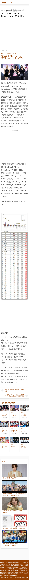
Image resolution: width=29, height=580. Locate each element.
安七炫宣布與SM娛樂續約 (10, 478)
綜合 (2, 412)
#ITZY (20, 58)
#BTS (3, 58)
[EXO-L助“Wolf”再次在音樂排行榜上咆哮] (14, 520)
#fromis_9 (12, 58)
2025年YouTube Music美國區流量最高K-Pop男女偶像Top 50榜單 (14, 414)
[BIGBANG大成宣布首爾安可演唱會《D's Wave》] (14, 503)
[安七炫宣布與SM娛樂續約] (14, 470)
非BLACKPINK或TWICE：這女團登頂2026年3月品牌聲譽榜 (24, 431)
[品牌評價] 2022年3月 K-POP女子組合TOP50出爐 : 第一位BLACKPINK (14, 431)
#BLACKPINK (7, 56)
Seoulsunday (7, 2)
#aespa (17, 56)
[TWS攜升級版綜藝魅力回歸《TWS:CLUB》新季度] (14, 536)
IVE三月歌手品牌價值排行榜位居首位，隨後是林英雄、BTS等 (4, 414)
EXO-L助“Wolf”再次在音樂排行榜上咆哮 (14, 528)
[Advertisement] (14, 32)
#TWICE (16, 54)
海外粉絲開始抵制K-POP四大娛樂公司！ (24, 414)
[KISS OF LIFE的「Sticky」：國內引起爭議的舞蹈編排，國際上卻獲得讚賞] (14, 486)
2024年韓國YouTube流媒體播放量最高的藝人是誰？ (4, 431)
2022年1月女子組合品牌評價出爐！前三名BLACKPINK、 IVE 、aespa (24, 447)
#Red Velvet (6, 54)
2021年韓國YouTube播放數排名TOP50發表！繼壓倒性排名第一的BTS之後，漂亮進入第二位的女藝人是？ (4, 447)
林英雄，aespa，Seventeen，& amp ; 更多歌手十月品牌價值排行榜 (14, 447)
